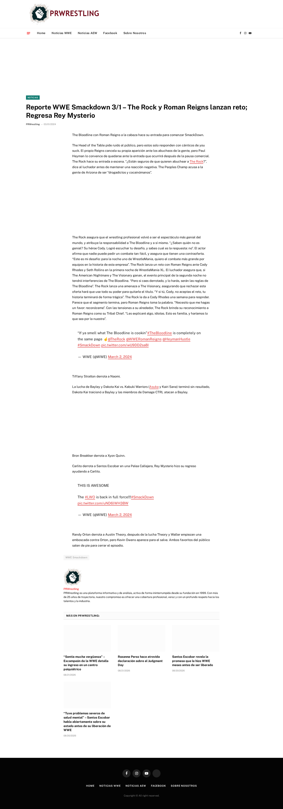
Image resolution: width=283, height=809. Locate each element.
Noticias (33, 97)
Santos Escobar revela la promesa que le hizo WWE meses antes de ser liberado (192, 661)
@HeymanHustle (176, 339)
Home (41, 33)
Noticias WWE (62, 33)
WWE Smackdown (76, 557)
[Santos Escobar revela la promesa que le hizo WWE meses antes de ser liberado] (195, 638)
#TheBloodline (159, 333)
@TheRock (116, 339)
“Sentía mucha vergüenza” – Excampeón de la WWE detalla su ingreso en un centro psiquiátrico (86, 663)
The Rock (196, 161)
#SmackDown (89, 345)
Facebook (110, 33)
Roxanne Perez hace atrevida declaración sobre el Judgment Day (140, 661)
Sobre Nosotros (134, 33)
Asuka (154, 387)
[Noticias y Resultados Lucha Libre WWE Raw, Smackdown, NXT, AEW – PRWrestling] (65, 14)
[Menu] (28, 33)
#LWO (90, 497)
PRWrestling (33, 124)
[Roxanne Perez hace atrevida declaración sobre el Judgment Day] (141, 638)
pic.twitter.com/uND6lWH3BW (103, 503)
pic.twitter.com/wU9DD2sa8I (125, 345)
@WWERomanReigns (144, 339)
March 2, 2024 (120, 357)
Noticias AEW (87, 33)
